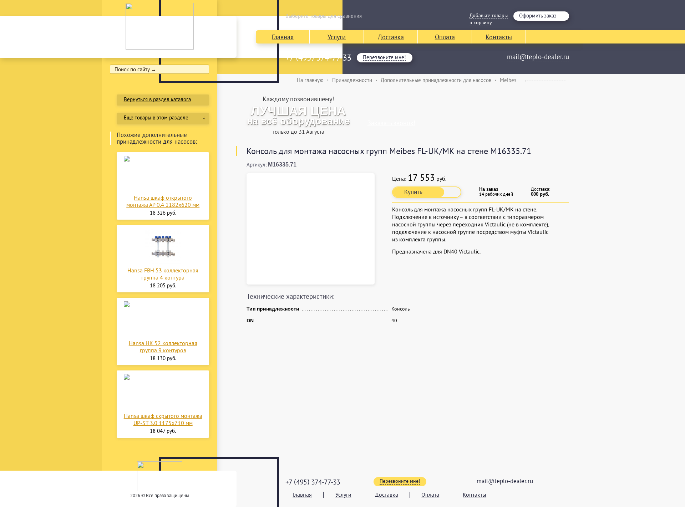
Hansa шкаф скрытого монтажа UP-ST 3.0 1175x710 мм (163, 419)
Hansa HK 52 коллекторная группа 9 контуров (163, 346)
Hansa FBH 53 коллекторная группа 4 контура (162, 274)
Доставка (391, 37)
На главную (310, 80)
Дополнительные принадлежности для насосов (436, 80)
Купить (413, 192)
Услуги (337, 37)
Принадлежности (352, 80)
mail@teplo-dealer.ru (538, 56)
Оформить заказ (538, 15)
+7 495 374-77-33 (318, 57)
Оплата (445, 37)
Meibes (508, 80)
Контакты (499, 37)
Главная (283, 37)
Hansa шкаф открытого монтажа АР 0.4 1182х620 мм (162, 201)
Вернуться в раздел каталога (157, 99)
